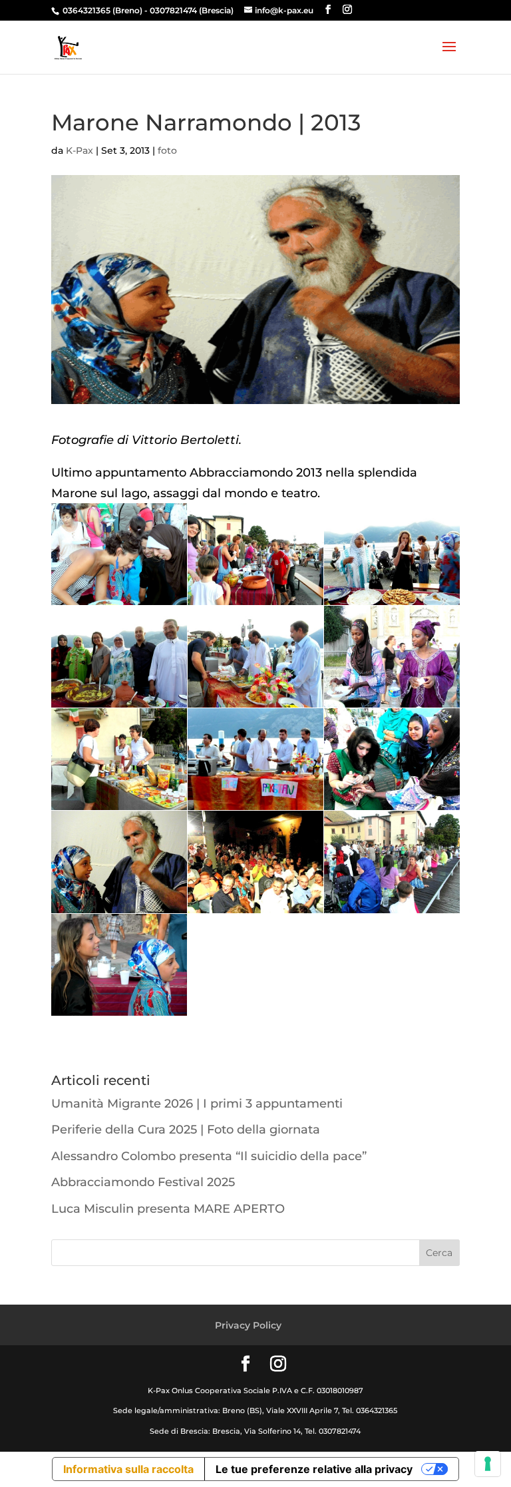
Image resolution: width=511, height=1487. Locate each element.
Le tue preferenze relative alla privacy (314, 1469)
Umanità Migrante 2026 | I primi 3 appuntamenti (197, 1103)
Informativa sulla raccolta (128, 1469)
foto (167, 150)
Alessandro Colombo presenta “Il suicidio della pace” (209, 1156)
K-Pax (79, 150)
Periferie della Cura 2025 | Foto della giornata (185, 1129)
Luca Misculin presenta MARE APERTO (168, 1208)
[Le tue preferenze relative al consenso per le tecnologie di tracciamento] (487, 1463)
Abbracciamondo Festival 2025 (143, 1182)
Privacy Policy (248, 1325)
